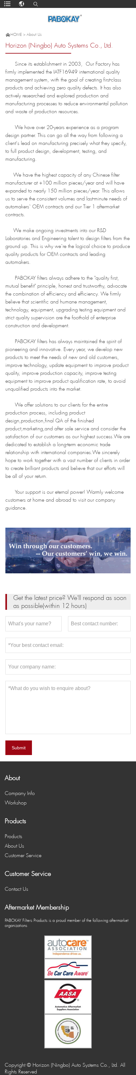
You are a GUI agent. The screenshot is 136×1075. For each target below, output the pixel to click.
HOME (16, 34)
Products (13, 836)
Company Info (20, 793)
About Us (34, 34)
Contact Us (16, 889)
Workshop (16, 802)
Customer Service (23, 855)
